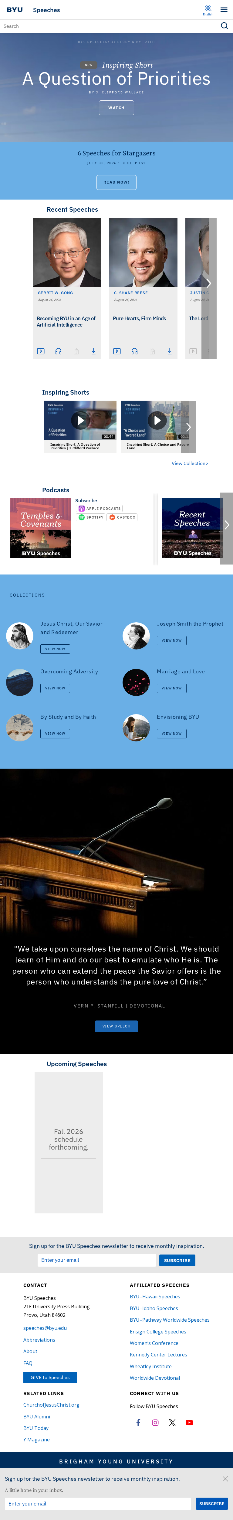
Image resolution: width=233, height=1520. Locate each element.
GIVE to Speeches (50, 1377)
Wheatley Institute (151, 1366)
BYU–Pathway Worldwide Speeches (170, 1320)
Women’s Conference (154, 1343)
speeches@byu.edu (45, 1328)
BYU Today (36, 1428)
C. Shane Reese (131, 292)
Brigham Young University (116, 1461)
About (30, 1351)
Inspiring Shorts (65, 392)
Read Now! (116, 182)
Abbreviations (39, 1340)
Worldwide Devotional (155, 1378)
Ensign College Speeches (158, 1331)
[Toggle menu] (224, 10)
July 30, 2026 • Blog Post (116, 163)
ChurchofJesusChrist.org (51, 1405)
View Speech (117, 1026)
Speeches (46, 9)
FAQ (27, 1363)
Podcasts (55, 490)
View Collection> (190, 463)
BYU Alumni (36, 1416)
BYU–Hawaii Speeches (155, 1296)
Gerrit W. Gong (55, 292)
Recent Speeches (72, 209)
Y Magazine (36, 1439)
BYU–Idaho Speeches (154, 1308)
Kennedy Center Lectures (158, 1354)
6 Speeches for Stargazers (117, 153)
